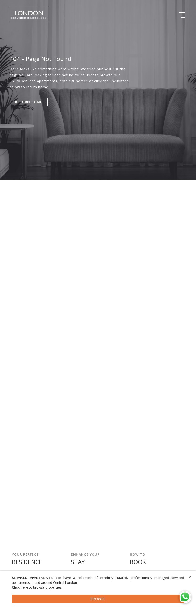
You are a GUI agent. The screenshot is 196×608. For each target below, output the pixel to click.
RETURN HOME (28, 102)
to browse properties (36, 587)
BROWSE (98, 598)
